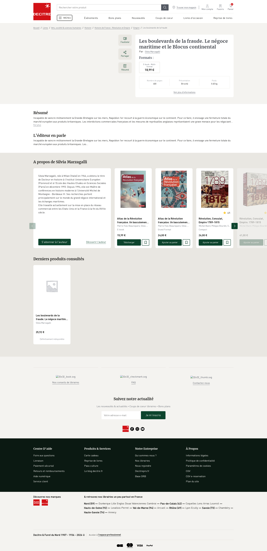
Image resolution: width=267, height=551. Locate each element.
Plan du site (192, 481)
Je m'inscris (153, 415)
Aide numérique (41, 476)
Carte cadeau (91, 455)
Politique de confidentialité (200, 460)
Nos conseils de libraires (65, 382)
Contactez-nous (201, 382)
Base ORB (140, 476)
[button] (133, 119)
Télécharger (129, 242)
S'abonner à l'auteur (54, 242)
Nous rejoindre (143, 465)
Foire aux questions (44, 455)
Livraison (38, 460)
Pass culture (91, 465)
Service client (40, 481)
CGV (188, 471)
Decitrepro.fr (142, 471)
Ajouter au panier (170, 242)
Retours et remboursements (49, 471)
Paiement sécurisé (43, 465)
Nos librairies (142, 460)
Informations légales (197, 455)
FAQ (133, 382)
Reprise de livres (93, 460)
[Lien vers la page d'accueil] (42, 11)
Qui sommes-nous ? (146, 455)
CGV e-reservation (196, 476)
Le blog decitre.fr (93, 471)
